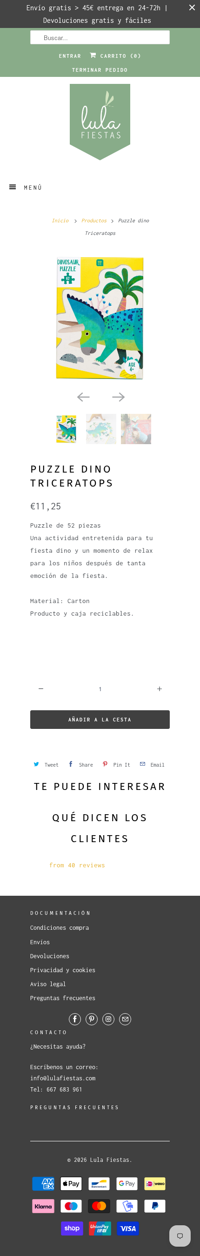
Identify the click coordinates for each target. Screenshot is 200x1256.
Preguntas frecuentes (62, 998)
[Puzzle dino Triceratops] (100, 318)
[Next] (117, 396)
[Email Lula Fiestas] (125, 1019)
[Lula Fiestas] (100, 125)
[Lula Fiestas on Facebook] (75, 1019)
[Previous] (82, 396)
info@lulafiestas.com (62, 1078)
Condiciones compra (59, 927)
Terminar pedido (100, 70)
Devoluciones (49, 956)
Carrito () (119, 56)
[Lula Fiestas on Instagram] (108, 1019)
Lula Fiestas (109, 1160)
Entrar (70, 56)
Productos (94, 220)
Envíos (40, 942)
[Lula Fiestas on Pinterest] (92, 1019)
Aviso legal (48, 984)
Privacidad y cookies (62, 970)
